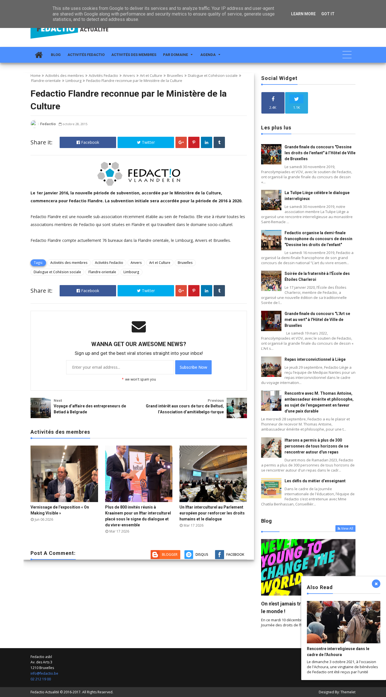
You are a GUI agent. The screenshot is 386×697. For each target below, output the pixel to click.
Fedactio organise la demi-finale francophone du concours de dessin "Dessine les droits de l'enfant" (318, 239)
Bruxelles (175, 75)
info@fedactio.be (44, 673)
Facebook (89, 142)
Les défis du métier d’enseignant (315, 481)
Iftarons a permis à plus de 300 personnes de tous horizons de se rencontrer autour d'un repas (316, 446)
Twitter (148, 142)
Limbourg (73, 80)
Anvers (129, 75)
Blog (56, 55)
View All (347, 528)
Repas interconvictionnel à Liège (315, 359)
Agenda (208, 55)
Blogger (169, 554)
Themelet (348, 692)
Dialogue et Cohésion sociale (213, 75)
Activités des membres (133, 55)
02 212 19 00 (41, 679)
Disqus (202, 554)
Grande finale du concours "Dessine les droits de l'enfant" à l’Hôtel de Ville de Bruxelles (320, 153)
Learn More (303, 14)
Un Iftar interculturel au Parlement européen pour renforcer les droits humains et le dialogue (212, 513)
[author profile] (34, 126)
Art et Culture (151, 75)
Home (36, 75)
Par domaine (175, 55)
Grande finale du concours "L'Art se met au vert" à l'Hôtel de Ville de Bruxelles (317, 319)
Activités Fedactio (86, 55)
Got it (328, 14)
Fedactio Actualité (45, 692)
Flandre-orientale (46, 80)
